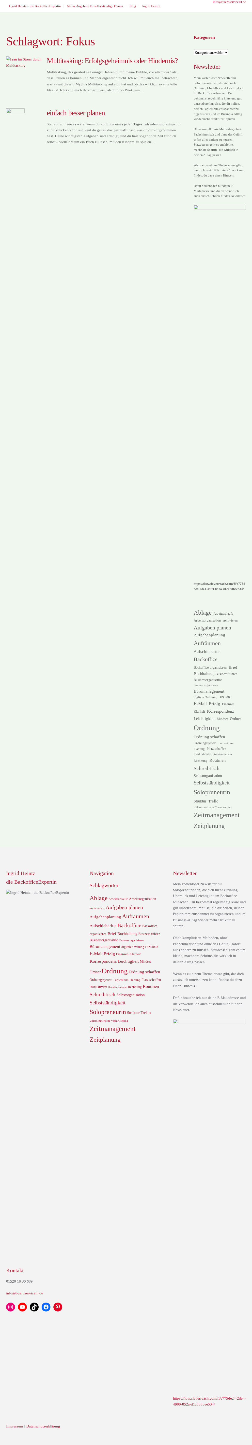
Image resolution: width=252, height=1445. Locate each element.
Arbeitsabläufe (223, 613)
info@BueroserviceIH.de (229, 2)
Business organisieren (206, 685)
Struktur (200, 801)
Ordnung (207, 728)
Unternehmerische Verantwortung (213, 807)
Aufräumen (207, 643)
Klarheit (199, 711)
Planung (199, 749)
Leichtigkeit (204, 718)
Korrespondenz (220, 711)
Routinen (217, 760)
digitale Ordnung (205, 697)
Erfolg (214, 703)
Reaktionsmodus (222, 754)
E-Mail (200, 703)
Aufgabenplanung (209, 635)
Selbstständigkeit (212, 782)
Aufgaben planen (212, 628)
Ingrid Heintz (151, 6)
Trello (213, 801)
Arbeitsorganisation (207, 620)
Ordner (235, 719)
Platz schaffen (216, 749)
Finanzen (228, 704)
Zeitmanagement (217, 815)
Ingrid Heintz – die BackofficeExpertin (35, 6)
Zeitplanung (209, 825)
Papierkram (226, 743)
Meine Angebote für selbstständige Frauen (95, 6)
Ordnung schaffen (209, 737)
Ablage (203, 612)
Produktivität (202, 754)
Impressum (14, 1426)
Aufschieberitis (207, 651)
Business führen (226, 674)
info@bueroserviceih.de (24, 1293)
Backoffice (206, 659)
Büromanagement (209, 691)
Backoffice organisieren (210, 667)
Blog (132, 6)
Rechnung (200, 760)
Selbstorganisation (208, 776)
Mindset (222, 719)
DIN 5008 (225, 697)
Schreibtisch (207, 768)
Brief (233, 667)
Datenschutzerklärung (43, 1426)
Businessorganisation (208, 680)
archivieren (230, 620)
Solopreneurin (212, 792)
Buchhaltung (204, 674)
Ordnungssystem (205, 743)
